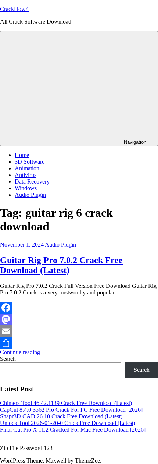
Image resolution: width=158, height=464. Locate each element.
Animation (27, 168)
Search (8, 359)
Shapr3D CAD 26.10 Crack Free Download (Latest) (61, 416)
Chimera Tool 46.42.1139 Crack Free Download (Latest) (66, 403)
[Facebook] (79, 308)
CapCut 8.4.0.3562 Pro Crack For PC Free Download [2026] (71, 410)
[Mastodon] (79, 319)
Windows (26, 188)
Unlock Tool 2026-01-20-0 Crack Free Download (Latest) (67, 423)
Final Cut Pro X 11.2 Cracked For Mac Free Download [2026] (73, 429)
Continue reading (20, 352)
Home (22, 155)
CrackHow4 (14, 9)
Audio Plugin (30, 195)
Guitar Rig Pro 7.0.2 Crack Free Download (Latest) (61, 265)
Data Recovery (32, 181)
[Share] (79, 343)
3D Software (29, 161)
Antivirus (25, 175)
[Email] (79, 331)
